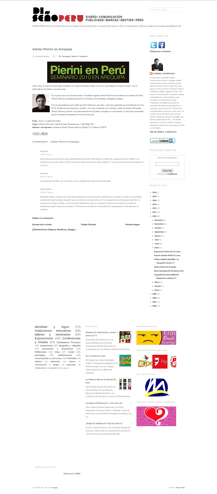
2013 (155, 204)
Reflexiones (41, 352)
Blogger (55, 487)
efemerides (55, 361)
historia (72, 361)
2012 (155, 208)
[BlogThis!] (37, 133)
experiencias (46, 345)
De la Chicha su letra (95, 356)
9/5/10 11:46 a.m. (46, 177)
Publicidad (71, 358)
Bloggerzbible (180, 487)
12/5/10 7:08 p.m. (47, 192)
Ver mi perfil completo (163, 132)
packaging (66, 56)
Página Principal (88, 224)
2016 (155, 192)
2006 (155, 306)
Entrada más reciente (42, 224)
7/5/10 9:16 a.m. (46, 154)
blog (57, 352)
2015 (155, 196)
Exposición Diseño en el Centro (167, 252)
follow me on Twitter (72, 474)
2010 (155, 216)
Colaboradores (40, 368)
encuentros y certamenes (57, 348)
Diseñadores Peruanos (69, 342)
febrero (158, 286)
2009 (155, 294)
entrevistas (71, 365)
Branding (63, 368)
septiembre (160, 232)
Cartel (71, 352)
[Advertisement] (90, 39)
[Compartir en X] (40, 133)
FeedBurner (172, 174)
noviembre (159, 224)
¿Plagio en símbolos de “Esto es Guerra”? (104, 423)
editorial (38, 361)
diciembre (159, 220)
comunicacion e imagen (47, 365)
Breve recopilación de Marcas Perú (169, 271)
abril (157, 248)
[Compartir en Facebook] (43, 133)
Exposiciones (44, 338)
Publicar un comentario (42, 218)
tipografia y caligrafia (70, 345)
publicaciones (65, 355)
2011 (155, 212)
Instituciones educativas (53, 330)
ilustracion (53, 368)
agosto (158, 236)
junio (157, 244)
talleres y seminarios (79, 56)
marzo (157, 282)
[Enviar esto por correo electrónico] (34, 133)
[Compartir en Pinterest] (46, 133)
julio (157, 240)
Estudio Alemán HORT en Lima (167, 255)
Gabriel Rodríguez (164, 73)
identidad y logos (52, 326)
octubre (158, 228)
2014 (155, 200)
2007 (155, 302)
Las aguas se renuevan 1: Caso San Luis (104, 403)
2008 (155, 298)
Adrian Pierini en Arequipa (165, 267)
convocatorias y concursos (48, 358)
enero (157, 290)
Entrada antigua (132, 224)
